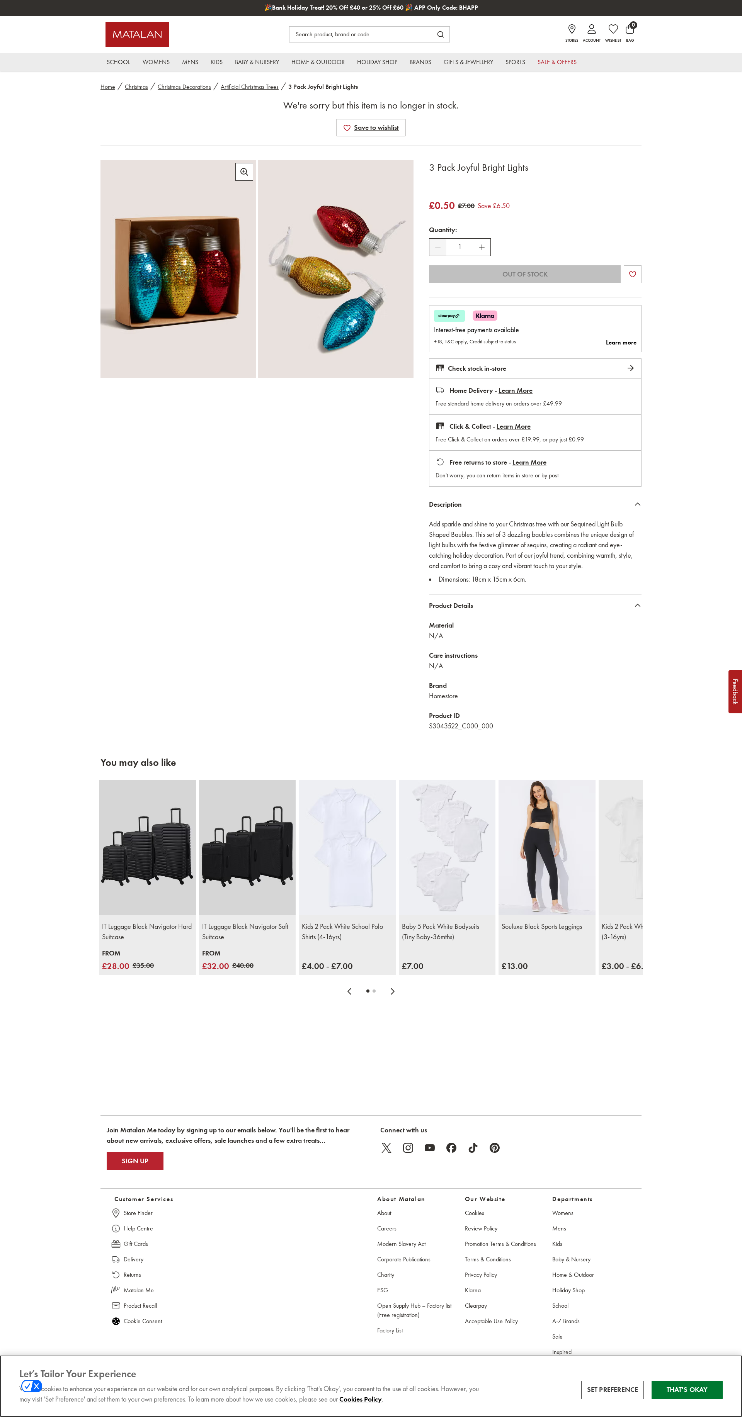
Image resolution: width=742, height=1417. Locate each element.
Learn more (621, 342)
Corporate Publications (404, 1259)
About (384, 1213)
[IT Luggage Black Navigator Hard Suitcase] (147, 847)
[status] (459, 247)
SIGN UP (135, 1161)
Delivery (133, 1259)
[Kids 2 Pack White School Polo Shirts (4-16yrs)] (347, 847)
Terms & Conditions (488, 1259)
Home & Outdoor (573, 1274)
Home (107, 86)
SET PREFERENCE (612, 1389)
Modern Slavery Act (401, 1243)
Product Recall (140, 1305)
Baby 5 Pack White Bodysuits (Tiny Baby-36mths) (440, 931)
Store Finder (138, 1213)
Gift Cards (136, 1243)
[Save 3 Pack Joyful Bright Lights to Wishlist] (347, 128)
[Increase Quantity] (481, 247)
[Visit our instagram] (408, 1148)
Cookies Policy (360, 1399)
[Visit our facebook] (451, 1148)
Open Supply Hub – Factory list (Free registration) (414, 1310)
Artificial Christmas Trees (250, 86)
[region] (371, 1386)
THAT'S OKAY (687, 1389)
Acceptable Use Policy (491, 1321)
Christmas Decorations (184, 86)
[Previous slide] (349, 991)
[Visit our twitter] (386, 1148)
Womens (563, 1213)
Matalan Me (139, 1290)
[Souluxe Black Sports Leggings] (547, 847)
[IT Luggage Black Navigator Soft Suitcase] (247, 847)
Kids (557, 1243)
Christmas (136, 86)
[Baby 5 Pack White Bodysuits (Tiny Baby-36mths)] (447, 847)
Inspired (562, 1352)
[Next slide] (392, 991)
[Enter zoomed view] (244, 172)
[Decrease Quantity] (437, 247)
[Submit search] (440, 34)
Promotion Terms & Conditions (500, 1243)
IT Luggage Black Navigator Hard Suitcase (147, 931)
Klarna (473, 1290)
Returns (132, 1274)
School (560, 1305)
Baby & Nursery (571, 1259)
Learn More (516, 390)
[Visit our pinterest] (494, 1148)
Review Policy (481, 1228)
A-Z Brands (566, 1321)
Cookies (474, 1213)
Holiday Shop (568, 1290)
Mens (559, 1228)
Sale (557, 1336)
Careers (387, 1228)
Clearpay (476, 1305)
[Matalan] (137, 34)
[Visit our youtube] (430, 1148)
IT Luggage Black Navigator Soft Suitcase (245, 931)
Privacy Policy (481, 1274)
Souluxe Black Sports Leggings (542, 926)
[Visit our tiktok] (473, 1148)
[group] (128, 960)
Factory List (390, 1330)
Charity (385, 1274)
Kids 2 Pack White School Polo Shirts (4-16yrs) (342, 931)
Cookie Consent (143, 1321)
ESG (382, 1290)
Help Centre (138, 1228)
